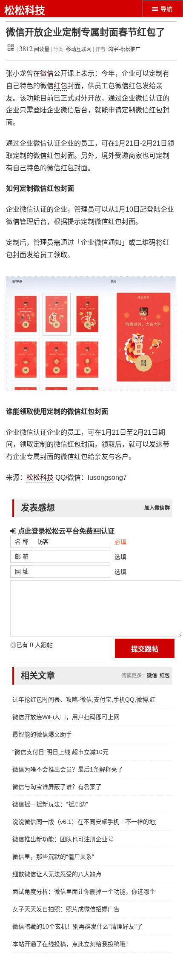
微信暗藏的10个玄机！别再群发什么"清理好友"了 (77, 926)
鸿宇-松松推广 (124, 49)
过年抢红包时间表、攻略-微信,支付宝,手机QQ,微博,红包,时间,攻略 (84, 699)
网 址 (22, 571)
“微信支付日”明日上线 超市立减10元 (60, 752)
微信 (47, 73)
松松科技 (24, 10)
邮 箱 (22, 556)
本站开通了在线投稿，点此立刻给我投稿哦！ (72, 944)
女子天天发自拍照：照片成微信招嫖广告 (66, 909)
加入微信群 (157, 508)
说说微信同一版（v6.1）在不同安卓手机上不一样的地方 (84, 821)
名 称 (22, 541)
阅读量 (34, 49)
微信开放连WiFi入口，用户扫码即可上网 (66, 717)
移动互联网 (79, 49)
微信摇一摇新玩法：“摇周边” (50, 804)
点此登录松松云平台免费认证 (65, 531)
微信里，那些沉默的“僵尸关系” (53, 856)
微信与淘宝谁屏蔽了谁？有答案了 (57, 786)
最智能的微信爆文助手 (42, 734)
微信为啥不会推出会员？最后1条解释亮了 (67, 769)
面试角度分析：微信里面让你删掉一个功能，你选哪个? (84, 891)
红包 (60, 85)
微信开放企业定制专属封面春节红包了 (85, 32)
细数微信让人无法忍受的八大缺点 (57, 874)
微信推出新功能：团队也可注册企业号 (63, 839)
